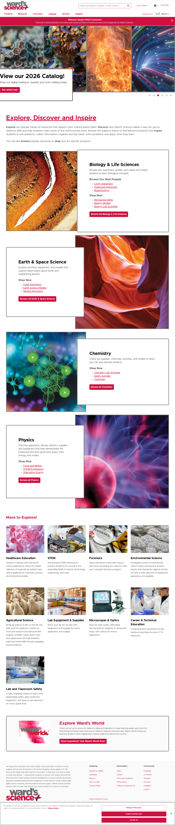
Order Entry (147, 14)
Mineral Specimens (33, 291)
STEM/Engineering (33, 469)
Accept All (134, 820)
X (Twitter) (148, 775)
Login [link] (138, 5)
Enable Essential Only (134, 814)
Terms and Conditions (125, 778)
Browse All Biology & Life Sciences (109, 214)
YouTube (147, 778)
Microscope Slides (103, 200)
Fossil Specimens (32, 284)
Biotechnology (101, 190)
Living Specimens (103, 184)
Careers (147, 789)
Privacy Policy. (53, 808)
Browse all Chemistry (101, 387)
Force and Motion (32, 466)
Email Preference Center (98, 799)
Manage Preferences (133, 808)
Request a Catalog (96, 771)
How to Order (94, 782)
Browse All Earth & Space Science (37, 299)
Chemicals (99, 379)
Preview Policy (94, 786)
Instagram (147, 786)
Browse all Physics (29, 480)
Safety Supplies (102, 376)
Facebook (147, 771)
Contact (119, 775)
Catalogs (52, 14)
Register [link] (144, 5)
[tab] (149, 95)
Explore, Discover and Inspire (51, 118)
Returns (92, 778)
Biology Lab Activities (106, 206)
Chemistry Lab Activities (107, 372)
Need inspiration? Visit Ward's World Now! (83, 741)
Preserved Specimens (105, 187)
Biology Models (102, 203)
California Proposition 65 (126, 786)
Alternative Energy (33, 472)
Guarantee (93, 775)
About (119, 771)
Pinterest (147, 782)
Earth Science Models (34, 288)
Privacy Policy (122, 782)
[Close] (172, 20)
